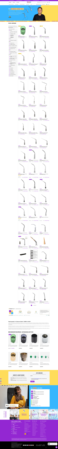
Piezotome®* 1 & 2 (12, 48)
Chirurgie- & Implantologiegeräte (43, 436)
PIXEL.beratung (34, 423)
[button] (23, 176)
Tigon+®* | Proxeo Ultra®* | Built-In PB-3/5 (13, 58)
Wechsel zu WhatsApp (15, 429)
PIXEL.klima (34, 434)
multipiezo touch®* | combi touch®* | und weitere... (13, 63)
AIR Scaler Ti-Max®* (13, 51)
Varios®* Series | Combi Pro (13, 53)
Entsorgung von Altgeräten (27, 430)
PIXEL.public (34, 433)
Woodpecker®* (12, 73)
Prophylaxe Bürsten (43, 425)
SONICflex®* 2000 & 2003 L (13, 32)
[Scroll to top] (46, 447)
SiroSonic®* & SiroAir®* (13, 40)
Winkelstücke (42, 428)
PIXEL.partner (34, 432)
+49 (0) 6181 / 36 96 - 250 (15, 425)
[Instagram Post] (14, 414)
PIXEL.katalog (34, 422)
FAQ (25, 422)
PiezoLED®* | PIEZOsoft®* (12, 35)
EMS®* (10, 41)
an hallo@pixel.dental (15, 431)
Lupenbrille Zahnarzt (43, 429)
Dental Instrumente (43, 426)
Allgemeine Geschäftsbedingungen (38, 445)
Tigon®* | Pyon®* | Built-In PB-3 (13, 56)
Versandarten (26, 423)
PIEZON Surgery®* (12, 44)
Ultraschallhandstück (13, 47)
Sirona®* (10, 38)
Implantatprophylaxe (13, 74)
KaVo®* (11, 30)
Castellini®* (11, 70)
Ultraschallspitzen (42, 424)
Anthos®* (11, 69)
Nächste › (35, 305)
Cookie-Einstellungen (43, 445)
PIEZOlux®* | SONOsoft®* (12, 37)
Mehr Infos (47, 315)
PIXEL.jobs (33, 435)
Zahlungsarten (27, 424)
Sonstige (10, 66)
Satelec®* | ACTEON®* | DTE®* (13, 45)
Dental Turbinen (42, 427)
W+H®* (10, 54)
